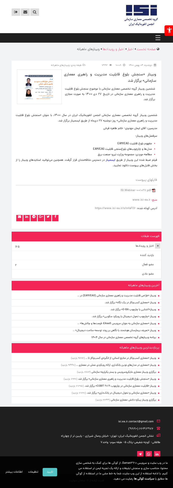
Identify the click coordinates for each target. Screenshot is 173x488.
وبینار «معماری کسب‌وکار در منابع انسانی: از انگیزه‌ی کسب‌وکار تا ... (120, 358)
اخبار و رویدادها (87, 246)
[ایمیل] (19, 218)
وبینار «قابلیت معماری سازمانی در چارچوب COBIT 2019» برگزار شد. (120, 386)
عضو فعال (84, 265)
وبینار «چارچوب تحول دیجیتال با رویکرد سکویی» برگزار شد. (124, 317)
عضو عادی (148, 274)
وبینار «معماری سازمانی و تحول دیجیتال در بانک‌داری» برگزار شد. (121, 393)
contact (25, 12)
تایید (50, 472)
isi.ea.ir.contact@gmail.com (136, 422)
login (16, 12)
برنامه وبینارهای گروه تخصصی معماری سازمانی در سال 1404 (123, 338)
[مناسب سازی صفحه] (169, 30)
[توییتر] (48, 218)
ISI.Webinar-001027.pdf (136, 190)
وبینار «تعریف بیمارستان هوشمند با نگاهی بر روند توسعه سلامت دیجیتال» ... (114, 331)
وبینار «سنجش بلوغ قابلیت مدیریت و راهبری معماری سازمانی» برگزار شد (117, 379)
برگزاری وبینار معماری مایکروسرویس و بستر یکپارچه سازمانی (123, 372)
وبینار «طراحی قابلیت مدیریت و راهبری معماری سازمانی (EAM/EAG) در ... (116, 296)
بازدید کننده (147, 255)
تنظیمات (33, 472)
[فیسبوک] (55, 218)
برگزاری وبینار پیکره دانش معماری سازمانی (133, 400)
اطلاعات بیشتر (14, 472)
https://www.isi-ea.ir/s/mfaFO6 (115, 208)
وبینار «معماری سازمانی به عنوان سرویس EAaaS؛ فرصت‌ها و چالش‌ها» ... (116, 324)
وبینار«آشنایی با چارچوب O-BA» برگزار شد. (133, 310)
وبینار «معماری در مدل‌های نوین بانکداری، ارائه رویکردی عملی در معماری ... (116, 365)
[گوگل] (41, 218)
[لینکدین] (26, 218)
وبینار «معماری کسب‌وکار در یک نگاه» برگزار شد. (130, 303)
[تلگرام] (34, 218)
